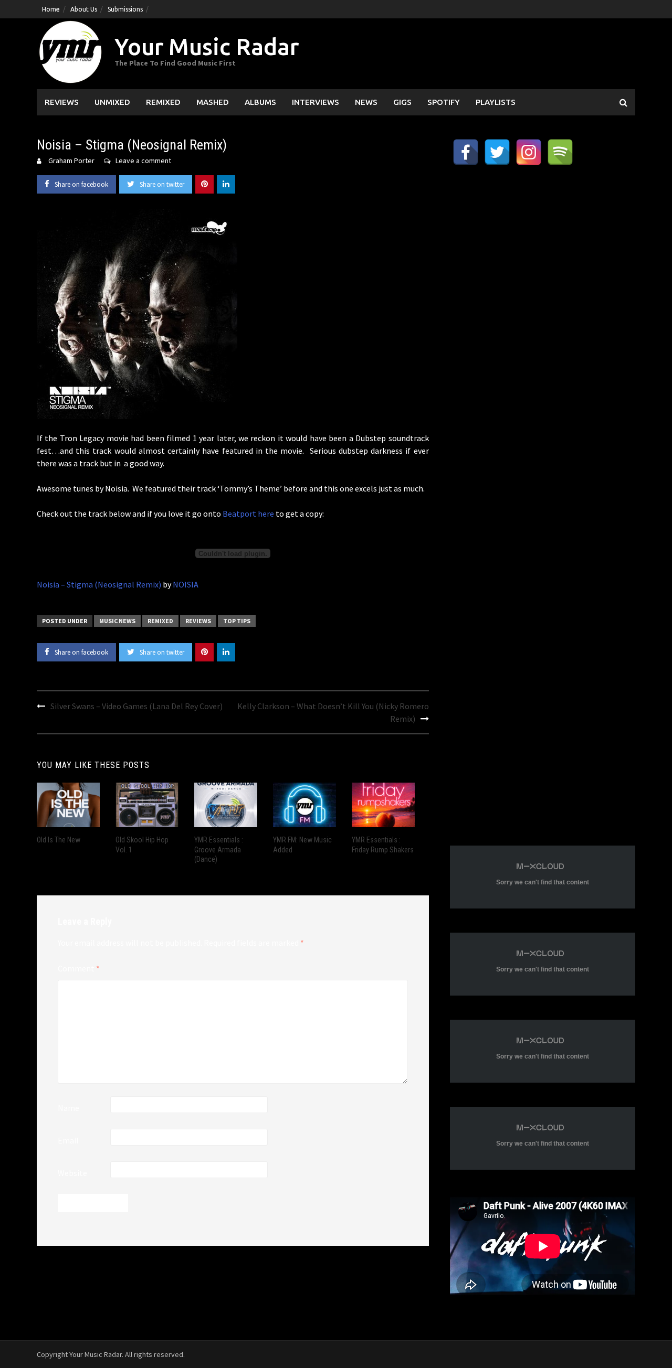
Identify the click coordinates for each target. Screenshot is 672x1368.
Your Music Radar (206, 46)
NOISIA (185, 584)
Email (68, 1140)
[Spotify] (560, 152)
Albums (260, 102)
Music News (117, 621)
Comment (79, 968)
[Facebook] (466, 152)
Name (68, 1108)
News (366, 102)
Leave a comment (143, 160)
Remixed (163, 102)
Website (72, 1173)
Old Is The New (58, 840)
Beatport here (248, 513)
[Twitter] (497, 152)
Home (51, 9)
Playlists (496, 102)
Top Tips (236, 621)
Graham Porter (71, 160)
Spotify (443, 102)
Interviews (315, 102)
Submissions (125, 9)
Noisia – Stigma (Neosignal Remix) (99, 584)
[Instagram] (529, 152)
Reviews (62, 102)
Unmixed (112, 102)
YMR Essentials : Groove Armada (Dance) (218, 849)
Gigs (402, 102)
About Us (83, 9)
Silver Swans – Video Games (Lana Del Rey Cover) (136, 706)
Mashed (212, 102)
